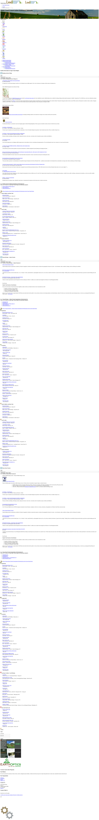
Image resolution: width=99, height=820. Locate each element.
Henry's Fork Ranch (5, 248)
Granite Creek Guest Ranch (6, 363)
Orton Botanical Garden (6, 392)
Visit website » (10, 546)
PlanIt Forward (4, 696)
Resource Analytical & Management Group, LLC (10, 229)
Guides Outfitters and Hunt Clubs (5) (8, 186)
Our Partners (2, 778)
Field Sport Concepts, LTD (6, 685)
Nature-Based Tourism (6, 66)
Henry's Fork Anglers (5, 197)
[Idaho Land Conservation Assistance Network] (16, 3)
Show (1, 78)
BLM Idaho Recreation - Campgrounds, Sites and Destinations (12, 277)
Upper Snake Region (5, 5)
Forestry (3, 36)
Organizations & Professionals (10, 65)
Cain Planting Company (6, 213)
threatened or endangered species (30, 486)
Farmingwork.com (5, 317)
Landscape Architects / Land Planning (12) (9, 557)
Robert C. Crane (5, 232)
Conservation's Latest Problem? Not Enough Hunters (11, 80)
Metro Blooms (4, 693)
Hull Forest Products (5, 219)
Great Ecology (4, 688)
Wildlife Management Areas (17, 98)
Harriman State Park (5, 368)
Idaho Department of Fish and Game (10, 171)
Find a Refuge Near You (10, 481)
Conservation (4, 26)
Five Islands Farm (5, 320)
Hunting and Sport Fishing (6, 61)
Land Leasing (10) (5, 187)
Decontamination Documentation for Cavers (9, 504)
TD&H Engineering (5, 701)
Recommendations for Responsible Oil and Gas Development (12, 158)
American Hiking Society (6, 349)
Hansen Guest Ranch (5, 365)
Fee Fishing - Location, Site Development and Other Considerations (13, 133)
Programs (4, 45)
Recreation (4, 48)
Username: (2, 733)
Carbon (3, 23)
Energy (3, 29)
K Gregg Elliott (6, 270)
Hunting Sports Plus (5, 200)
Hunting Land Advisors (6, 221)
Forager (3, 323)
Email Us (1, 788)
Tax (3, 52)
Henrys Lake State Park (6, 376)
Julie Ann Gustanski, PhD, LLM (7, 720)
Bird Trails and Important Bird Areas (8, 515)
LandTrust (4, 227)
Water (3, 55)
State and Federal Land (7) (6, 558)
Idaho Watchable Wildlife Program (8, 384)
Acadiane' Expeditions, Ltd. (7, 240)
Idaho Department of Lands (6, 717)
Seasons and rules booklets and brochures (15, 114)
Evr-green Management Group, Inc (8, 216)
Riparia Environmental (6, 698)
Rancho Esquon (5, 331)
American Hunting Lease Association (8, 211)
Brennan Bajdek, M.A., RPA (7, 677)
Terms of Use (2, 780)
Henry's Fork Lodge (5, 245)
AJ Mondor (4, 674)
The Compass (4, 170)
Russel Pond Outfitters (6, 203)
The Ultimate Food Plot (6, 139)
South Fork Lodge (5, 253)
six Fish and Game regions (29, 98)
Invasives (4, 39)
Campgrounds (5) (5, 555)
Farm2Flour (4, 315)
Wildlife (3, 58)
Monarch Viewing (5, 658)
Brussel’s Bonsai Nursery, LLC (7, 312)
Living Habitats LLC (5, 690)
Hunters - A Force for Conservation (8, 177)
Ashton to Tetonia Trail (6, 352)
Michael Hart (4, 725)
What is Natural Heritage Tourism (7, 264)
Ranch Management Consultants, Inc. (8, 251)
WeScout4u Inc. (5, 205)
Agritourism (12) (5, 301)
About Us (2, 777)
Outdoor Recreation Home (6, 60)
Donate (3, 6)
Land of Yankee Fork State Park (7, 387)
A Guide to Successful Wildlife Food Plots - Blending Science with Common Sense (16, 145)
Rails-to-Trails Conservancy (7, 395)
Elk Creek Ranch (5, 360)
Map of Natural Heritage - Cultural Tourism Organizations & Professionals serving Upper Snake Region (20, 308)
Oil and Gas (4, 42)
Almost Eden (4, 347)
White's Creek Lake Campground (7, 610)
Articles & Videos (8, 62)
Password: (2, 735)
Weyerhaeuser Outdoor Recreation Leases (9, 235)
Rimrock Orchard (5, 333)
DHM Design (4, 682)
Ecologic (3, 357)
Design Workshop (5, 680)
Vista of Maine (4, 341)
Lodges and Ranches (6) (6, 188)
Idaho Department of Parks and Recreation (9, 605)
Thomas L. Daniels (5, 704)
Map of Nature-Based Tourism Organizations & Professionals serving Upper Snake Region (18, 561)
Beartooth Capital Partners (6, 243)
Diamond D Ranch (5, 195)
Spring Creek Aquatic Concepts (7, 339)
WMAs (14, 100)
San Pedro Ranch (5, 336)
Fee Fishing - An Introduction (7, 127)
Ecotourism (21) (5, 302)
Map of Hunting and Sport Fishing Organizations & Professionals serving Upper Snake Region (18, 191)
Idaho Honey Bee (5, 328)
